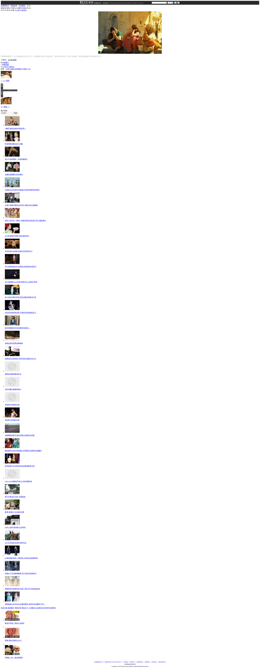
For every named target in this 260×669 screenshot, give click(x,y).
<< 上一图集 (5, 80)
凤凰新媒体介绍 (98, 662)
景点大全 (137, 3)
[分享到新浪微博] (9, 60)
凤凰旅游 (14, 6)
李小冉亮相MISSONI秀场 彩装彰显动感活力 (20, 266)
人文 (28, 69)
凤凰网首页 (97, 3)
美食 (129, 3)
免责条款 (147, 662)
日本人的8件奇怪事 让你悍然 (15, 527)
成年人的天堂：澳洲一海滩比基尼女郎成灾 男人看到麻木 (25, 220)
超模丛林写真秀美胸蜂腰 (14, 343)
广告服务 (125, 662)
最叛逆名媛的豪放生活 (13, 374)
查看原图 (5, 65)
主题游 (125, 3)
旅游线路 (18, 69)
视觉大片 (25, 608)
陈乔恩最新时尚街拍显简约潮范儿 (17, 328)
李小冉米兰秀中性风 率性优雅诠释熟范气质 (20, 297)
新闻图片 (11, 608)
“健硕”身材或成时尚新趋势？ (15, 128)
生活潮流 (38, 608)
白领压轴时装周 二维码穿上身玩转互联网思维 (21, 558)
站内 (170, 2)
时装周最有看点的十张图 (14, 144)
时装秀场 (52, 608)
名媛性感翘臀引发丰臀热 (14, 174)
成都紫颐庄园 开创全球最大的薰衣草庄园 (20, 435)
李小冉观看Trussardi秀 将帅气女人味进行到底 (21, 282)
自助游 (12, 69)
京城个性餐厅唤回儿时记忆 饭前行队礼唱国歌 (21, 205)
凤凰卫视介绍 (162, 662)
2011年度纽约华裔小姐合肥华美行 (17, 236)
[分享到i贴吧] (15, 60)
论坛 (142, 3)
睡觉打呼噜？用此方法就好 (14, 623)
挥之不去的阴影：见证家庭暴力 (16, 159)
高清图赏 (22, 6)
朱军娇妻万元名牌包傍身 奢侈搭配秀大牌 (20, 466)
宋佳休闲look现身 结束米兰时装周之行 (18, 251)
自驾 (7, 69)
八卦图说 (31, 608)
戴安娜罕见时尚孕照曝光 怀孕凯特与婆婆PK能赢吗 (23, 451)
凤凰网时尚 (5, 6)
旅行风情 (45, 608)
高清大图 (4, 608)
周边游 (116, 3)
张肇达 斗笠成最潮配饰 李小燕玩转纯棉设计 (21, 573)
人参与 (18, 10)
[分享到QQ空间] (13, 60)
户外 (132, 3)
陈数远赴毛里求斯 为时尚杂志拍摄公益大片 (20, 358)
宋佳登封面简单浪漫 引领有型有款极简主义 (20, 312)
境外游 (111, 3)
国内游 (121, 3)
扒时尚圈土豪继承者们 (13, 389)
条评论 (24, 10)
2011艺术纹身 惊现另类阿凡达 (15, 543)
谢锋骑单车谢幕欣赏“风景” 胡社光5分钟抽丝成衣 (22, 589)
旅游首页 (106, 3)
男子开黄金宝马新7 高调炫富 (15, 497)
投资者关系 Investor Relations (113, 662)
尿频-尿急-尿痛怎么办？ (13, 640)
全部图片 (5, 62)
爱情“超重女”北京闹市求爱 (14, 512)
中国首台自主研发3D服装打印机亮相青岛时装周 (22, 190)
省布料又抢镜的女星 (12, 405)
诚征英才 (132, 662)
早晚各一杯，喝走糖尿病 (14, 657)
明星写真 (18, 608)
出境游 (24, 69)
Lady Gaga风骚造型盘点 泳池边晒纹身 (18, 481)
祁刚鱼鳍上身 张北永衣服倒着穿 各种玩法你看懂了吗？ (25, 604)
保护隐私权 (140, 662)
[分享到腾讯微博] (11, 60)
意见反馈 (154, 662)
